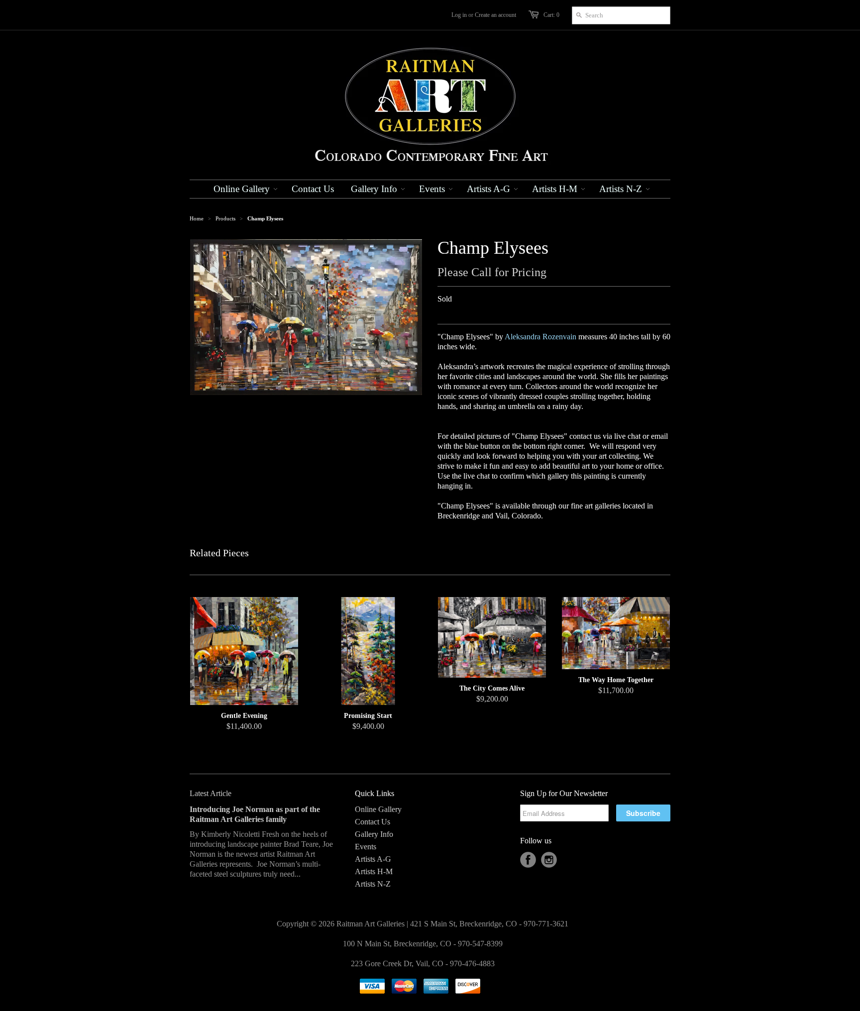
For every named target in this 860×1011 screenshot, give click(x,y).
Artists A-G (373, 859)
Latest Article (210, 793)
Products (225, 218)
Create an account (495, 14)
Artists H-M (374, 871)
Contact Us (372, 821)
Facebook (528, 860)
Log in (459, 14)
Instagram (549, 860)
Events (365, 846)
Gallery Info (374, 834)
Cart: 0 (551, 14)
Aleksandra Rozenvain (540, 336)
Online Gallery (378, 809)
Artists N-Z (373, 884)
